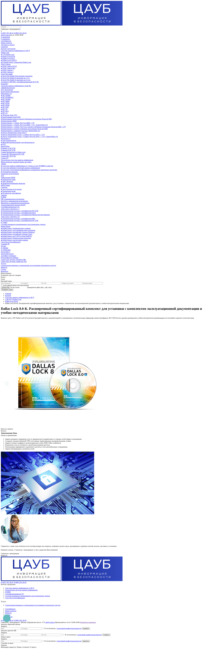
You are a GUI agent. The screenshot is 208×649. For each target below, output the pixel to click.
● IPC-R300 (5, 105)
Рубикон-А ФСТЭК (8, 148)
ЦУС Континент (7, 90)
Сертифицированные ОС (10, 207)
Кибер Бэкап (5, 226)
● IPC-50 (4, 109)
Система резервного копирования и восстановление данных (23, 224)
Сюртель (4, 187)
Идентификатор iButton (9, 258)
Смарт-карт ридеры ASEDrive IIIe (13, 260)
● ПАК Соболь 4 (7, 72)
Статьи (3, 269)
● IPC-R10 (5, 111)
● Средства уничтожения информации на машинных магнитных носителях (29, 170)
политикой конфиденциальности (69, 628)
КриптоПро (5, 146)
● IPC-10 (4, 113)
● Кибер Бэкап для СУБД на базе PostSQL (16, 236)
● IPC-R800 (5, 101)
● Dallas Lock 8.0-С (8, 58)
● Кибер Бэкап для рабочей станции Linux (16, 234)
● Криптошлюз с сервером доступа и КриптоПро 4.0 (20, 131)
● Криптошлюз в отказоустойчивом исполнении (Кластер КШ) (24, 129)
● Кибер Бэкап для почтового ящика (14, 240)
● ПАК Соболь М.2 (8, 68)
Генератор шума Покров (10, 174)
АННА (3, 164)
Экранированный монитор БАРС (13, 205)
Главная (8, 293)
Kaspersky (4, 84)
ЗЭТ (2, 176)
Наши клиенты (6, 43)
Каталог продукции (8, 49)
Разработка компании (88, 622)
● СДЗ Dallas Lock (7, 54)
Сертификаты (6, 41)
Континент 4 (5, 138)
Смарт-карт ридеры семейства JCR (14, 261)
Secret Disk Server (7, 254)
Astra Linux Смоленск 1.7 (10, 209)
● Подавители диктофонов (11, 193)
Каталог (8, 295)
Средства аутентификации (10, 242)
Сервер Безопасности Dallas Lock (13, 152)
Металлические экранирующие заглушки (16, 162)
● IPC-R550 (5, 103)
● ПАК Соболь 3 (7, 70)
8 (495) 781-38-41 (7, 33)
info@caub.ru (5, 35)
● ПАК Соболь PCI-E (9, 66)
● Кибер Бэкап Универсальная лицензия (16, 238)
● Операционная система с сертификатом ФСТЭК (19, 211)
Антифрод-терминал (8, 256)
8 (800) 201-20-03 (20, 33)
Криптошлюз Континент (10, 92)
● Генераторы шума (8, 191)
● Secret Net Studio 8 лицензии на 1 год (15, 78)
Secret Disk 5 (5, 252)
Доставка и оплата (8, 45)
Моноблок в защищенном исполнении (15, 203)
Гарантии (4, 47)
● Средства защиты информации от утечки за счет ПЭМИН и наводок (27, 166)
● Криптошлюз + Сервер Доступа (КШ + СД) (17, 123)
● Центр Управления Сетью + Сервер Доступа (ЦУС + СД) (23, 135)
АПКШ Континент (8, 88)
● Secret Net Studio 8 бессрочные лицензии (16, 76)
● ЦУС (3, 144)
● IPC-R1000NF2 (7, 97)
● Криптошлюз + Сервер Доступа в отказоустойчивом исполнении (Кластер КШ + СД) (33, 127)
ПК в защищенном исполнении (12, 199)
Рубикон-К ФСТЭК (8, 150)
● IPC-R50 (5, 107)
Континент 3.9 (6, 94)
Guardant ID (5, 244)
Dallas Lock (5, 52)
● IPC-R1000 (5, 99)
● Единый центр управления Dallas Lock (16, 62)
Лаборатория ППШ (8, 177)
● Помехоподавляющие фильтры (13, 183)
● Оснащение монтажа (9, 172)
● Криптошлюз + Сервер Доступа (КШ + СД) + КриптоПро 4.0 (24, 125)
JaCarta (3, 246)
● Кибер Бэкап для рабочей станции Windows (18, 232)
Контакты (4, 271)
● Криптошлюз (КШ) (9, 121)
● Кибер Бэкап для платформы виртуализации (18, 230)
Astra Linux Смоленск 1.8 (10, 217)
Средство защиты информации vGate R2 (16, 86)
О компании (5, 37)
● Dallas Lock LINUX (9, 60)
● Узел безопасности (8, 140)
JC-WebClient (6, 250)
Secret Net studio (7, 74)
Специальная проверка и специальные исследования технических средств (28, 265)
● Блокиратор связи (8, 179)
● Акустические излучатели (11, 189)
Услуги (3, 263)
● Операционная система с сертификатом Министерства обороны (25, 215)
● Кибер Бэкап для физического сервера (16, 228)
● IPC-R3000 (5, 95)
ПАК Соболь (6, 64)
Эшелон (4, 195)
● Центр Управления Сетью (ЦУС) (14, 133)
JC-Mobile (4, 248)
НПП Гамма (5, 185)
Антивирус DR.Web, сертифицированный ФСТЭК (20, 82)
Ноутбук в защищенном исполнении (14, 201)
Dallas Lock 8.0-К (11, 301)
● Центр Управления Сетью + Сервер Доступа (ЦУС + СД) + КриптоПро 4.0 (29, 136)
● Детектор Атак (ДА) (9, 115)
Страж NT (4, 158)
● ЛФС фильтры (7, 181)
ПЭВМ (3, 197)
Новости (4, 267)
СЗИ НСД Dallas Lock (13, 299)
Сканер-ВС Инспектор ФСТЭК (12, 154)
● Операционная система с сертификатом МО (18, 219)
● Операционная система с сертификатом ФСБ (18, 213)
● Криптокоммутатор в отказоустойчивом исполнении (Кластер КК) (26, 119)
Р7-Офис (4, 222)
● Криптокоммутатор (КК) (11, 117)
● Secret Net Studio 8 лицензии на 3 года (15, 80)
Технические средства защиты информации (17, 160)
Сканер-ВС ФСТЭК (8, 156)
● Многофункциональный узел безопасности (17, 142)
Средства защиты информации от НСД (15, 51)
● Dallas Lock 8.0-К (8, 56)
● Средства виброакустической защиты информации (20, 168)
